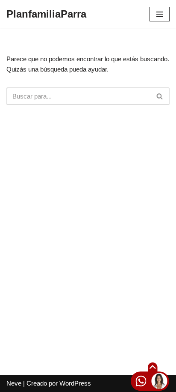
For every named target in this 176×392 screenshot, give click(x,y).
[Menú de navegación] (160, 14)
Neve (13, 383)
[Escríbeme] (133, 382)
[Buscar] (160, 96)
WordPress (75, 383)
